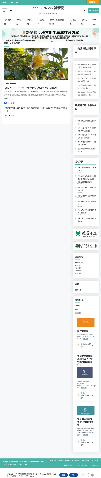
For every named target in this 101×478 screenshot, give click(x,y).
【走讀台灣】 (41, 22)
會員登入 (78, 309)
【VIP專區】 (19, 22)
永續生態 (33, 95)
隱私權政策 (85, 461)
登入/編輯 (95, 461)
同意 (63, 475)
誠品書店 (6, 98)
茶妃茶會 (62, 95)
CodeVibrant (22, 464)
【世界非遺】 (84, 22)
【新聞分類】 (7, 22)
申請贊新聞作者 (69, 465)
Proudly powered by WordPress (33, 462)
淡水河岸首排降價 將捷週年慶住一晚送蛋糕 (87, 211)
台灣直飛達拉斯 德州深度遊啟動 (87, 203)
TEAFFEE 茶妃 (21, 91)
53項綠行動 (63, 91)
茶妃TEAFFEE (55, 95)
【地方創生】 (29, 22)
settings (44, 474)
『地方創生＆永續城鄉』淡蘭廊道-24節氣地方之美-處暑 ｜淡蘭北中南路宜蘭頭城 (87, 179)
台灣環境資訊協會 (24, 95)
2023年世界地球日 (44, 91)
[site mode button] (85, 10)
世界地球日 (7, 95)
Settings (84, 475)
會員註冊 (78, 313)
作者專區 (78, 306)
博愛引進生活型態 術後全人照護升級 (87, 219)
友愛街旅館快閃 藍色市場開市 (87, 196)
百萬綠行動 (40, 95)
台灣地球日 (15, 95)
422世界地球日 (55, 91)
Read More (8, 116)
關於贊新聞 (75, 461)
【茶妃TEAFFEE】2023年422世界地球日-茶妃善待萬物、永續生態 (30, 88)
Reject (73, 475)
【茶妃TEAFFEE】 (11, 83)
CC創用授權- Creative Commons (59, 461)
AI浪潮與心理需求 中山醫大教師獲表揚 (87, 189)
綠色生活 (47, 95)
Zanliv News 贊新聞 (48, 8)
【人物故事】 (73, 22)
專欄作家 (95, 465)
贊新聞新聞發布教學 (83, 465)
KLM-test (94, 22)
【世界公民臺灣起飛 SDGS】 (56, 22)
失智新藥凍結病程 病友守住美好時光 (87, 169)
